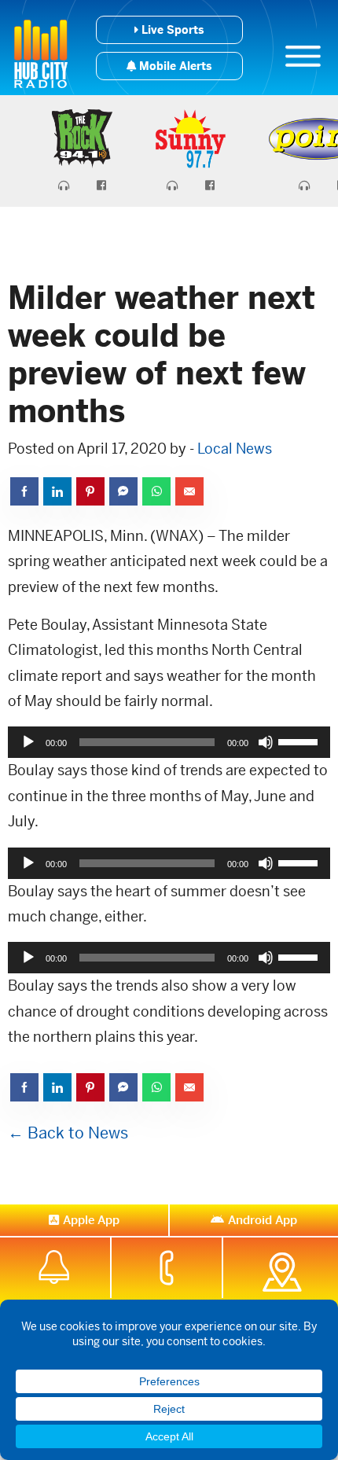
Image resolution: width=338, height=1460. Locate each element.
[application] (169, 742)
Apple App (91, 1219)
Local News (234, 448)
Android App (262, 1219)
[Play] (28, 742)
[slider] (300, 740)
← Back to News (68, 1133)
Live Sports (171, 30)
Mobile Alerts (173, 66)
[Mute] (266, 742)
